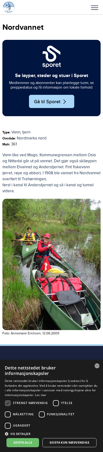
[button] (95, 7)
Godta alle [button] (22, 442)
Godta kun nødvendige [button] (69, 442)
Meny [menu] (95, 7)
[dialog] (51, 406)
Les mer (40, 395)
